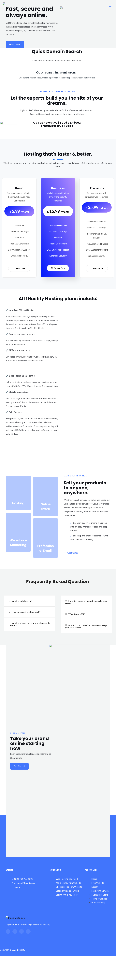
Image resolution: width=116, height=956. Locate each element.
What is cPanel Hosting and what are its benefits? (29, 624)
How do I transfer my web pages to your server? (86, 602)
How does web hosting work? (26, 612)
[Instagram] (21, 931)
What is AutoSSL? (76, 614)
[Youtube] (28, 931)
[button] (15, 44)
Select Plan (21, 268)
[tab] (29, 600)
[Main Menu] (110, 6)
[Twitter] (14, 931)
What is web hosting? (22, 600)
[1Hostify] (11, 6)
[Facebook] (8, 931)
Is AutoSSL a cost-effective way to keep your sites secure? (86, 626)
